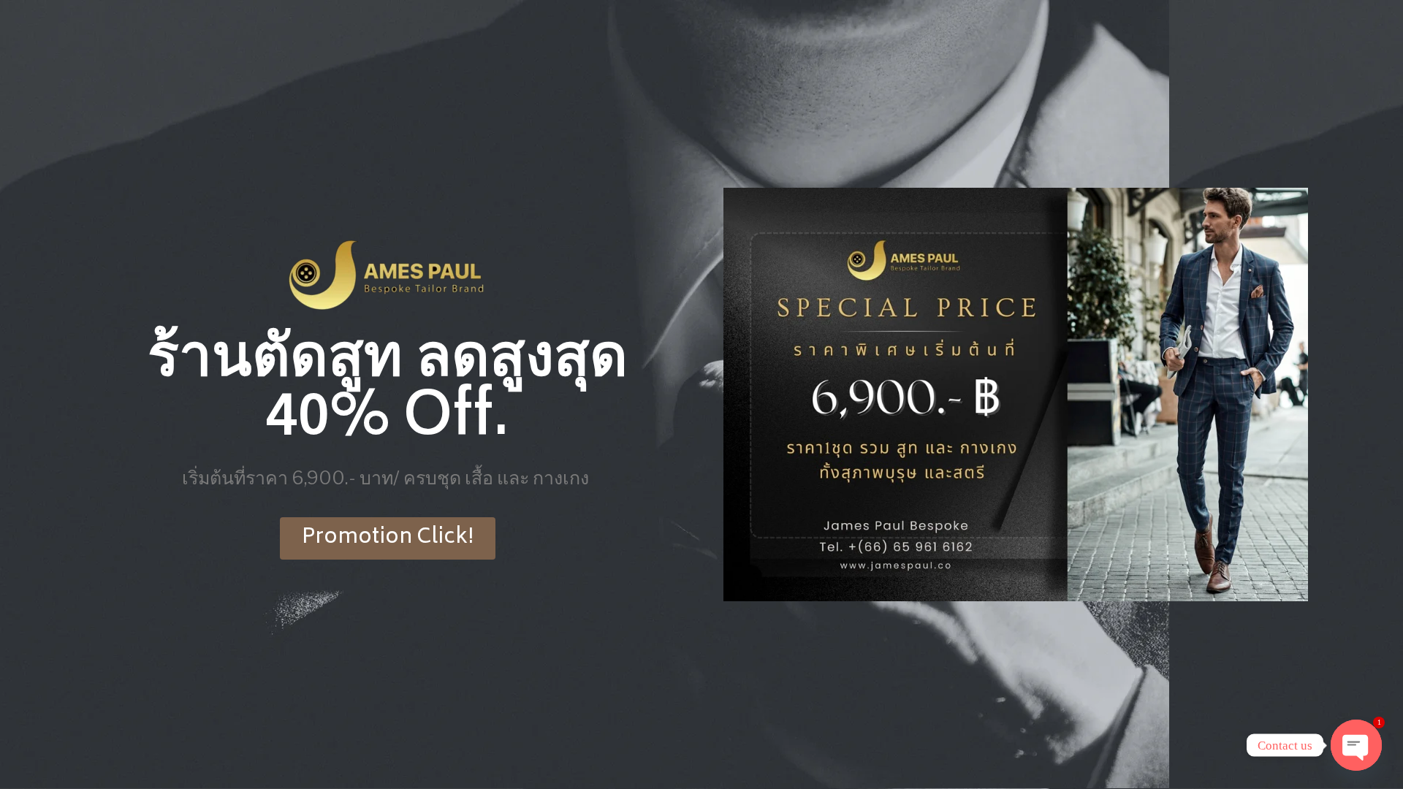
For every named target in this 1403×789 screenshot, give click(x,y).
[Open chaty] (1356, 745)
